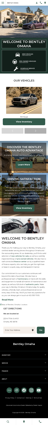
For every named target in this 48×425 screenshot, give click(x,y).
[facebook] (24, 390)
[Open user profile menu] (37, 3)
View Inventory (24, 122)
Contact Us (20, 398)
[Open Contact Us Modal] (42, 3)
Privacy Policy (9, 398)
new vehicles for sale (20, 256)
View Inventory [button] (24, 208)
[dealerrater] (16, 390)
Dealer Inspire (37, 405)
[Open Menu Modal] (3, 3)
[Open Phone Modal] (40, 421)
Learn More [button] (24, 164)
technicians (23, 279)
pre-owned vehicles (25, 259)
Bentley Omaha (30, 412)
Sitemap (28, 398)
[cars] (9, 390)
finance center (20, 262)
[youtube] (39, 390)
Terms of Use (38, 398)
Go (40, 330)
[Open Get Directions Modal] (46, 3)
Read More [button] (7, 300)
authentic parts (32, 284)
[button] (35, 131)
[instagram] (31, 390)
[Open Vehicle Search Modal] (8, 421)
